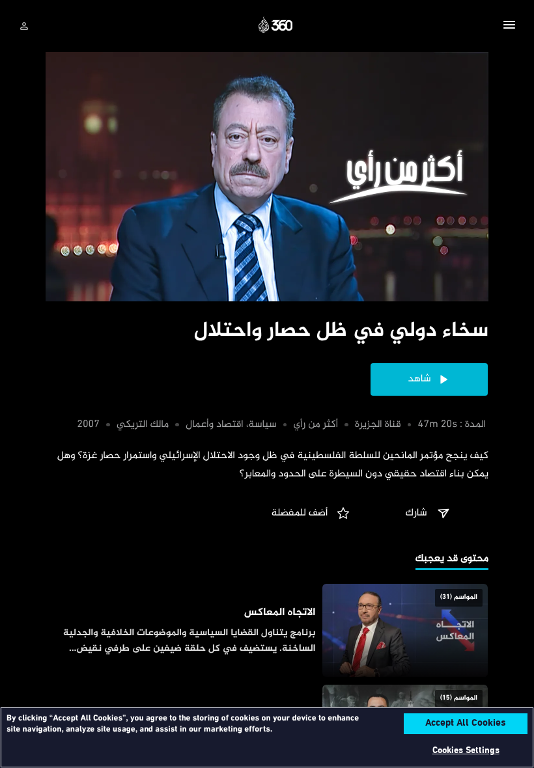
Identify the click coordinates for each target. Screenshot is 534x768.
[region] (267, 737)
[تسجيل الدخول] (24, 26)
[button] (509, 26)
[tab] (451, 560)
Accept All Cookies (465, 724)
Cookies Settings (465, 750)
